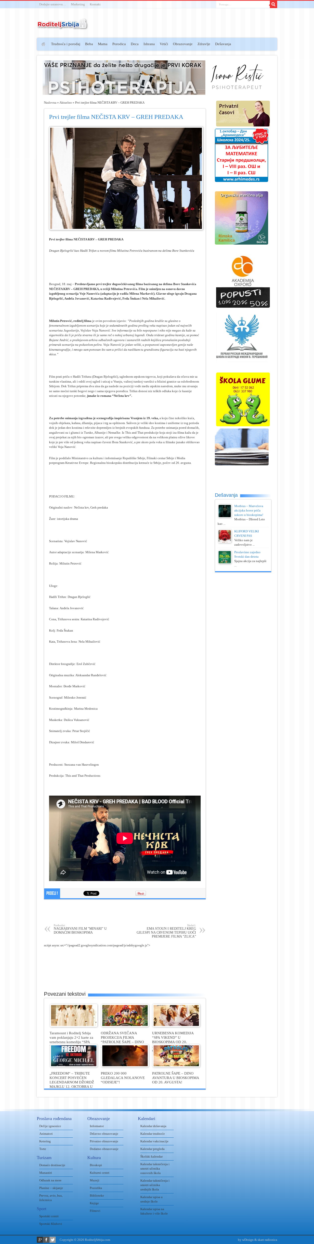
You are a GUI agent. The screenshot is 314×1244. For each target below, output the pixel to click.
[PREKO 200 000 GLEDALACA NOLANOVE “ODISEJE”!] (125, 1066)
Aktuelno (65, 102)
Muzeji (94, 1180)
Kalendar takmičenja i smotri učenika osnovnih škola (155, 1168)
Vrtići (164, 44)
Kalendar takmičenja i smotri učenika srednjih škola (155, 1185)
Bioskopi (96, 1165)
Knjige (94, 1203)
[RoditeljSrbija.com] (62, 27)
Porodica (119, 44)
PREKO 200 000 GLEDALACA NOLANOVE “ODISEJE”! (123, 1077)
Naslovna (50, 102)
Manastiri (45, 1173)
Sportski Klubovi (50, 1224)
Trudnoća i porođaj (65, 44)
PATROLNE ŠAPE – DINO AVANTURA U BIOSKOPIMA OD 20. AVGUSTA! (175, 1077)
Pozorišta (96, 1188)
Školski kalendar (151, 1156)
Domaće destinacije (52, 1165)
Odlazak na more (50, 1180)
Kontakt (95, 4)
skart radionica (267, 1240)
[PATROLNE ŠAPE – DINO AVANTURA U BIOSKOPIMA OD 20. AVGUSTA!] (176, 1066)
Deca (135, 44)
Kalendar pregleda (152, 1149)
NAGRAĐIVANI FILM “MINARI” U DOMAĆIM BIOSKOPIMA (80, 929)
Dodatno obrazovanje (104, 1149)
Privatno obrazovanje (104, 1141)
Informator (97, 1126)
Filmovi (95, 1211)
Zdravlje (203, 44)
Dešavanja (223, 44)
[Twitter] (53, 1240)
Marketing (78, 4)
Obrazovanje (183, 44)
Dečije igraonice (50, 1126)
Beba (89, 44)
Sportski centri (49, 1216)
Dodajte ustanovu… (52, 4)
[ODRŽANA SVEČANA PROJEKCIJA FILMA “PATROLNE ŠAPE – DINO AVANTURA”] (125, 1026)
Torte (42, 1149)
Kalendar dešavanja (153, 1126)
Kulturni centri (99, 1173)
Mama (102, 44)
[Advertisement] (18, 109)
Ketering (45, 1141)
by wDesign (246, 1240)
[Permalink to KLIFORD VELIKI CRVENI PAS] (224, 542)
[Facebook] (46, 1240)
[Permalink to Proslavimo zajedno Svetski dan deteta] (224, 563)
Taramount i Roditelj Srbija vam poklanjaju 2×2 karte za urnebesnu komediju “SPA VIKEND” (71, 1039)
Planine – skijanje (51, 1188)
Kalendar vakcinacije (154, 1141)
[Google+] (40, 1240)
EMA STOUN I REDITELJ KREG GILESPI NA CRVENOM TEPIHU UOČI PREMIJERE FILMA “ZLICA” (166, 931)
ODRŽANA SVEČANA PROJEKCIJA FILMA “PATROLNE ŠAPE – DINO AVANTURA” (122, 1039)
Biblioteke (97, 1195)
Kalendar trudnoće (152, 1133)
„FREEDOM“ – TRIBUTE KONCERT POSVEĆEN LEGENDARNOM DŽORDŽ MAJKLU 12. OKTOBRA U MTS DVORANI (72, 1082)
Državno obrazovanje (104, 1133)
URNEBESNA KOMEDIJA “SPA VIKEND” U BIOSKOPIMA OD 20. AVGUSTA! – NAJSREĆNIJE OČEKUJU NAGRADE (175, 1042)
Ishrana (149, 44)
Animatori (46, 1133)
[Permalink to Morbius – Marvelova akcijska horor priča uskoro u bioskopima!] (224, 516)
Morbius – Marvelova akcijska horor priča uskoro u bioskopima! (248, 510)
